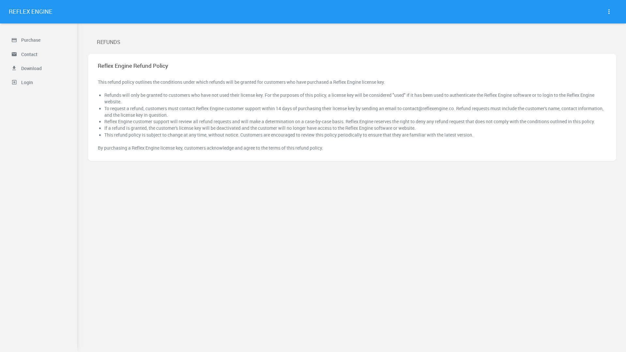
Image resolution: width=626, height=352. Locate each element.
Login (26, 82)
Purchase (30, 40)
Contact (28, 54)
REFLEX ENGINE (30, 11)
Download (31, 68)
